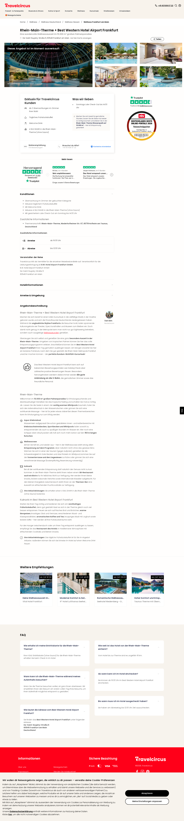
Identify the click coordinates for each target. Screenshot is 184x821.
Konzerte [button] (68, 11)
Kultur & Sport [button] (54, 11)
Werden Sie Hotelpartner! (65, 771)
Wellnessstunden (51, 333)
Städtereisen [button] (109, 11)
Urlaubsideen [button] (124, 11)
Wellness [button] (81, 11)
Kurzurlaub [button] (94, 11)
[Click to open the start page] (150, 761)
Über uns (22, 767)
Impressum (23, 771)
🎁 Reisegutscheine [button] (13, 15)
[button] (176, 5)
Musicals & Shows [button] (36, 11)
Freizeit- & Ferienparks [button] (14, 11)
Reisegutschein (60, 767)
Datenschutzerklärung (21, 811)
